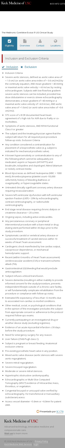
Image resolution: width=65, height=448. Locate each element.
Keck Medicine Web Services (18, 444)
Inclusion (12, 67)
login (36, 444)
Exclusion (31, 67)
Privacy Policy (41, 441)
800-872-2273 (57, 3)
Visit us (8, 433)
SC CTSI (59, 411)
